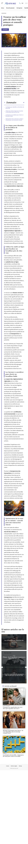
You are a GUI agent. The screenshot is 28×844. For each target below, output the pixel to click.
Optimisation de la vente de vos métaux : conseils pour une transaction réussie (15, 119)
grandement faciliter (10, 89)
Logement (5, 29)
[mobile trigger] (2, 3)
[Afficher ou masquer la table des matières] (20, 103)
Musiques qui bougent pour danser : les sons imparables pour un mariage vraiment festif (13, 732)
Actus (14, 638)
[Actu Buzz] (10, 3)
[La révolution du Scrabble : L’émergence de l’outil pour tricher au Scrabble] (14, 744)
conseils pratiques (10, 86)
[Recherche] (20, 3)
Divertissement (6, 705)
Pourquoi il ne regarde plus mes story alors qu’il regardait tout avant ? (12, 707)
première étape (10, 132)
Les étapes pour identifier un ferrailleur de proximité (15, 107)
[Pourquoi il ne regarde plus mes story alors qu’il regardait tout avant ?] (14, 696)
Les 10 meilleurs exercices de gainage (14, 641)
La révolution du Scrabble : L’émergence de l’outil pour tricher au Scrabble (13, 755)
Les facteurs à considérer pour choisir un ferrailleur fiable (14, 115)
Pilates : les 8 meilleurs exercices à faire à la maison (14, 658)
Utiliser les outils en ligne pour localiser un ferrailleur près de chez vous (14, 111)
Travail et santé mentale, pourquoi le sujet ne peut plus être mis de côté (14, 674)
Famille (4, 753)
